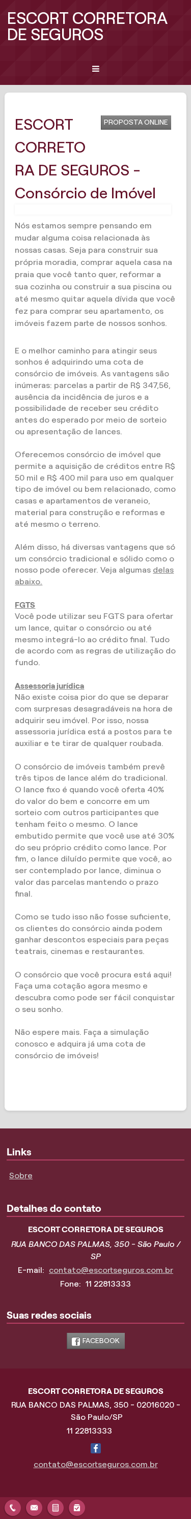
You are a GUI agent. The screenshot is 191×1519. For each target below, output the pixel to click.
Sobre (21, 1175)
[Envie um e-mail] (34, 1506)
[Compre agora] (77, 1506)
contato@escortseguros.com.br (111, 1270)
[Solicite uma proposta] (55, 1506)
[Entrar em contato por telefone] (13, 1508)
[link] (96, 1341)
